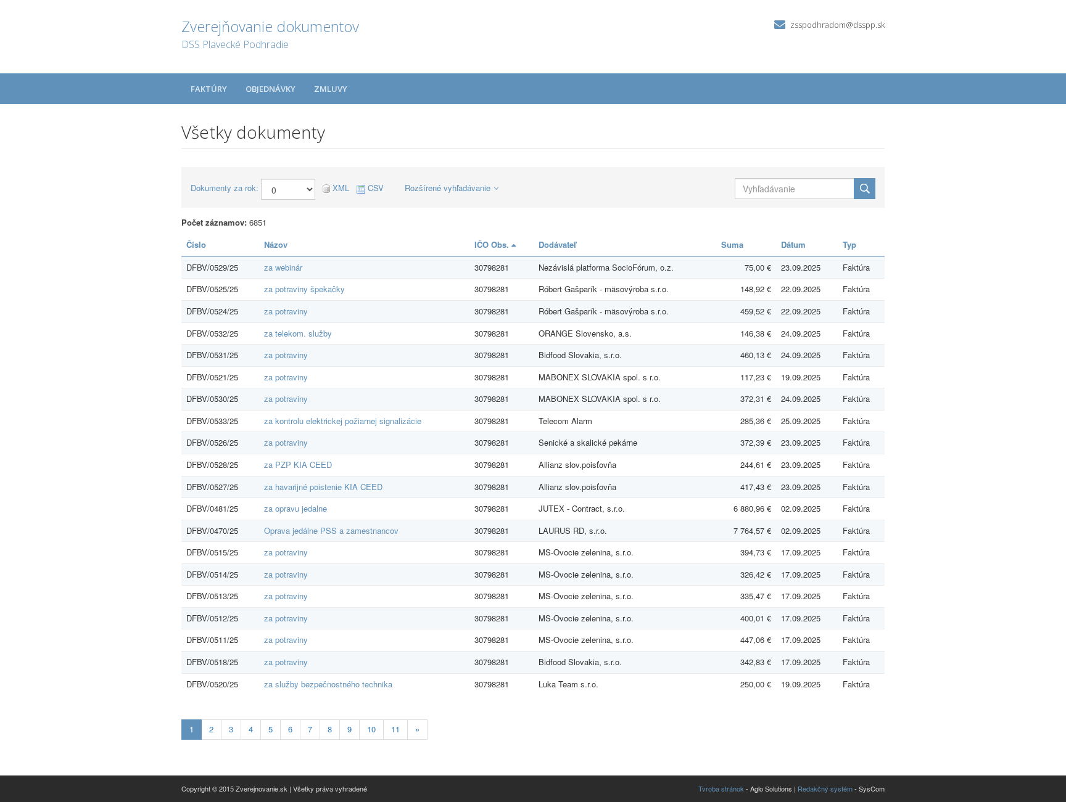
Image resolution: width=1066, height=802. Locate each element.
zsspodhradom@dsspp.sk (837, 24)
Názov (275, 244)
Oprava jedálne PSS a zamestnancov (331, 530)
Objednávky (270, 88)
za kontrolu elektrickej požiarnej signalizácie (342, 421)
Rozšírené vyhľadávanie (447, 188)
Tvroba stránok (721, 788)
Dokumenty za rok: (224, 188)
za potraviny (286, 311)
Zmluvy (330, 88)
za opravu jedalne (295, 508)
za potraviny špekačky (304, 289)
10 (371, 729)
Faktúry (209, 88)
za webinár (283, 267)
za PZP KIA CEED (298, 464)
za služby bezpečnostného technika (328, 684)
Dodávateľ (557, 244)
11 (395, 729)
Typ (849, 244)
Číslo (196, 244)
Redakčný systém (825, 788)
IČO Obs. (492, 244)
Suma (732, 244)
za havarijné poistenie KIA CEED (323, 487)
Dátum (793, 244)
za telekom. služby (298, 333)
